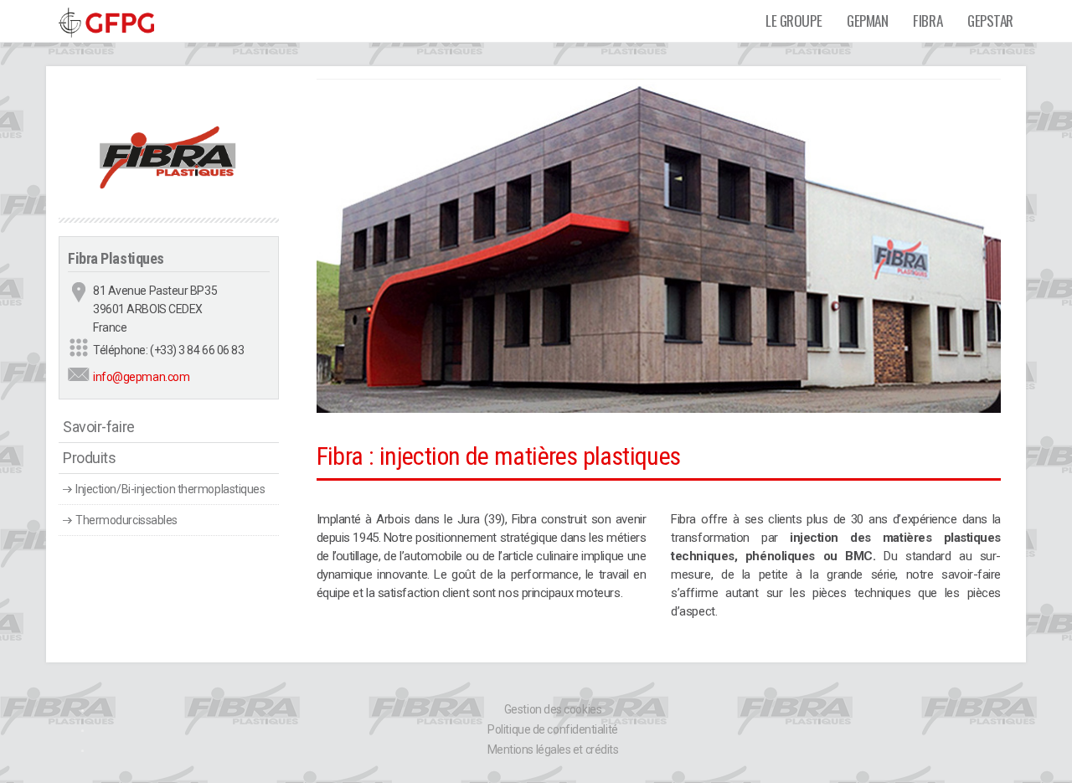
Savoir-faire (99, 426)
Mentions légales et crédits (553, 749)
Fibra (927, 20)
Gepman (867, 20)
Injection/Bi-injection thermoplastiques (170, 489)
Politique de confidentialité (552, 729)
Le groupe (793, 20)
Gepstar (990, 20)
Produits (89, 457)
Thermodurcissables (126, 520)
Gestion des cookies (552, 709)
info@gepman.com (141, 377)
